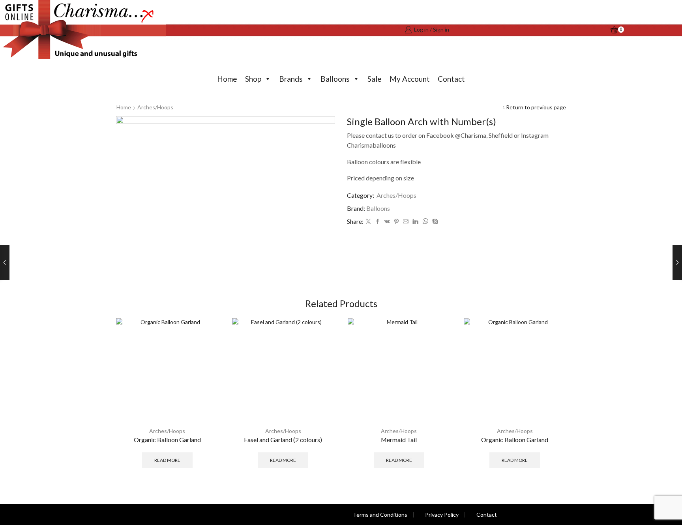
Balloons (335, 78)
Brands (291, 78)
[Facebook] (377, 221)
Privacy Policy (442, 515)
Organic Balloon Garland (167, 439)
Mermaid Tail (399, 439)
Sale (374, 78)
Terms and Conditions (380, 515)
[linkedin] (415, 221)
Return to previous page (536, 107)
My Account (410, 78)
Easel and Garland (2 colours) (283, 439)
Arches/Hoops (155, 107)
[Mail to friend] (405, 221)
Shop (253, 78)
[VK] (387, 221)
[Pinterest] (396, 221)
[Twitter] (368, 221)
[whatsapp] (425, 221)
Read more (167, 460)
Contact (451, 78)
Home (227, 78)
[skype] (434, 221)
